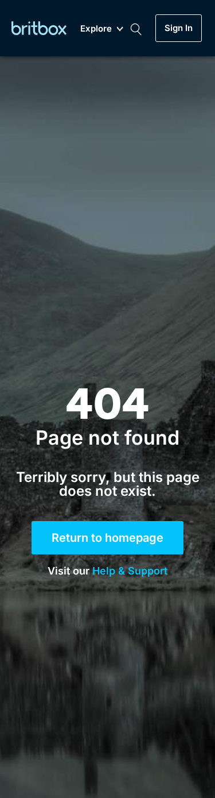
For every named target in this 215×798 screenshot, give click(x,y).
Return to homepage (107, 538)
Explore (96, 29)
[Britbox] (39, 27)
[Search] (136, 28)
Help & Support (129, 571)
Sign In (179, 28)
